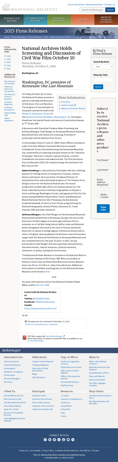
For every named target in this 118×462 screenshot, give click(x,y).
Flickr (73, 439)
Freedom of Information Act (67, 450)
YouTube (63, 439)
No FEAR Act (85, 450)
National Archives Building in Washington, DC (48, 116)
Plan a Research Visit (13, 399)
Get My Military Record (13, 395)
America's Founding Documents (106, 20)
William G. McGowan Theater (73, 108)
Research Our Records (12, 19)
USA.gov (95, 450)
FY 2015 (7, 59)
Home (6, 37)
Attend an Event (39, 395)
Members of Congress (13, 371)
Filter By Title (100, 74)
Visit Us (83, 19)
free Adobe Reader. (54, 336)
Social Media (66, 406)
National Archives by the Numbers (99, 368)
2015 (46, 37)
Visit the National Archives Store (100, 396)
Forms (63, 416)
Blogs (34, 374)
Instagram (54, 439)
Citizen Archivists (76, 4)
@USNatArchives (41, 298)
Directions (65, 102)
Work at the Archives (41, 402)
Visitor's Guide (67, 105)
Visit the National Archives (15, 402)
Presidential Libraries (70, 382)
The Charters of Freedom (9, 82)
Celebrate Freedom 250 (42, 409)
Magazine (8, 103)
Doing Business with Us (99, 372)
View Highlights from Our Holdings (14, 419)
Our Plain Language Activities (97, 384)
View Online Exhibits (12, 406)
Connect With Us (59, 435)
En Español (65, 409)
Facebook (45, 439)
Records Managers (12, 378)
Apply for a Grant (11, 409)
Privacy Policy (48, 450)
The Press (8, 382)
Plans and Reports (97, 376)
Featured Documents (9, 108)
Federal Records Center (71, 367)
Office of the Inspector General (70, 377)
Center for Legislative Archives (70, 362)
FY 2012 (7, 68)
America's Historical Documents (9, 89)
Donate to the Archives (42, 399)
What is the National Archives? (97, 362)
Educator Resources (59, 19)
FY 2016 (7, 56)
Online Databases (9, 119)
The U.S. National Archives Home (29, 7)
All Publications (38, 377)
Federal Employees (12, 365)
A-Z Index (65, 395)
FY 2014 (7, 62)
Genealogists (9, 368)
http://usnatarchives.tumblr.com (40, 308)
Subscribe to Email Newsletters (40, 369)
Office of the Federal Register (70, 371)
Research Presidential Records (13, 413)
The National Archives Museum (9, 96)
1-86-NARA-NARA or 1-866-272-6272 (59, 457)
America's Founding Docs (71, 399)
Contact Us (109, 4)
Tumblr (59, 439)
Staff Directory (67, 385)
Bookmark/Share (94, 4)
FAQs (63, 412)
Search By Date (101, 61)
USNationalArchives (45, 301)
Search (110, 9)
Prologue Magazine (40, 365)
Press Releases (35, 37)
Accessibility (35, 450)
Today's (42, 361)
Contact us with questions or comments (41, 324)
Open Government (97, 379)
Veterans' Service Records (35, 19)
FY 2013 (7, 65)
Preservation (9, 375)
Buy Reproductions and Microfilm (99, 402)
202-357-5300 (42, 285)
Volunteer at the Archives (43, 406)
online (46, 271)
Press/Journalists (18, 37)
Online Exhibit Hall (10, 114)
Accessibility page (35, 340)
